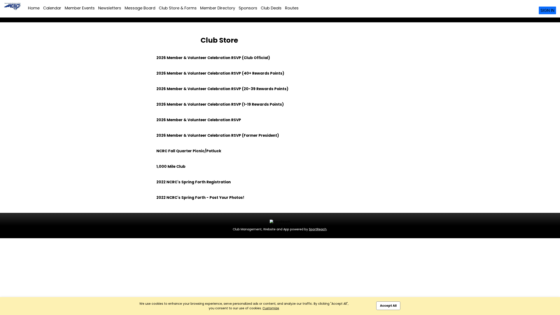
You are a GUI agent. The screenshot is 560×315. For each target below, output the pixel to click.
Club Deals (271, 8)
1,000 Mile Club (171, 166)
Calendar (52, 8)
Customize (270, 308)
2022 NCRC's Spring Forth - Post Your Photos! (200, 197)
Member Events (80, 8)
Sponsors (248, 8)
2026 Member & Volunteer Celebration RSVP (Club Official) (213, 57)
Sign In (547, 10)
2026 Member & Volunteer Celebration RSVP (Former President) (217, 135)
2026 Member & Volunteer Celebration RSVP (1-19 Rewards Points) (220, 104)
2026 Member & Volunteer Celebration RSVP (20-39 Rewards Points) (222, 88)
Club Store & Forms (178, 8)
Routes (292, 8)
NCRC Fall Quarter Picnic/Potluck (188, 151)
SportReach (318, 229)
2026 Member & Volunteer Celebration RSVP (198, 119)
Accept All (388, 305)
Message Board (140, 8)
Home (34, 8)
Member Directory (217, 8)
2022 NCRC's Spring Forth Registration (193, 182)
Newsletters (109, 8)
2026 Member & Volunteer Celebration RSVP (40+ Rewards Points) (220, 73)
